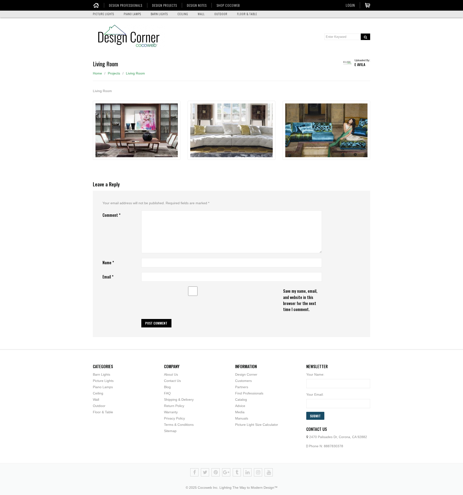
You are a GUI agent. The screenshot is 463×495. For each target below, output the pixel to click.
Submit (315, 415)
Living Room (135, 73)
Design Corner (246, 374)
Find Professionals (249, 393)
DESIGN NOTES (197, 5)
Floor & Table (103, 412)
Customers (243, 381)
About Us (171, 374)
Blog (167, 387)
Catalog (241, 399)
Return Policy (174, 406)
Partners (241, 387)
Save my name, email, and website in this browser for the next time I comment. (300, 300)
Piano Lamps (103, 387)
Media (240, 412)
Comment (111, 215)
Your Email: (315, 394)
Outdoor (99, 406)
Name (108, 262)
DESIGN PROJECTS (164, 5)
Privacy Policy (174, 418)
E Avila (359, 64)
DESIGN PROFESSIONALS (125, 5)
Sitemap (170, 431)
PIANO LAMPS (132, 14)
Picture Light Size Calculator (256, 425)
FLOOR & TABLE (247, 14)
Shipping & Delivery (179, 399)
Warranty (171, 412)
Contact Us (172, 381)
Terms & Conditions (179, 425)
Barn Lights (101, 374)
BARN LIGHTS (159, 14)
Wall (96, 399)
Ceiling (98, 393)
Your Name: (315, 374)
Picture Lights (103, 381)
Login (350, 5)
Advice (240, 406)
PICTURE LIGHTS (103, 14)
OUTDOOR (220, 14)
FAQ (167, 393)
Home (97, 73)
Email (108, 277)
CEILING (182, 14)
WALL (201, 14)
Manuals (241, 418)
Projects (114, 73)
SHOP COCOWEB (228, 5)
